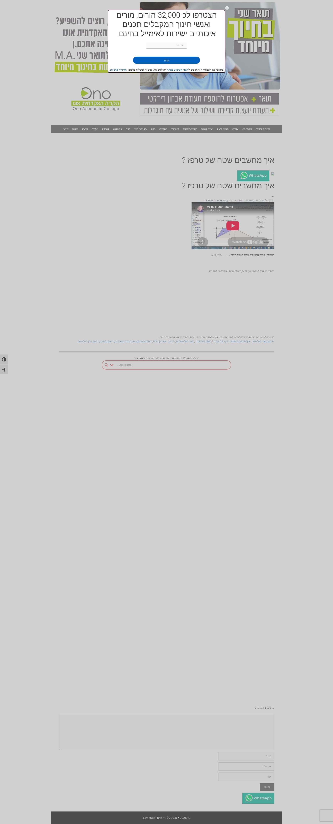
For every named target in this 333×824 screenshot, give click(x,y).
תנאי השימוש (181, 69)
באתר (170, 69)
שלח (166, 60)
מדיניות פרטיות (118, 69)
